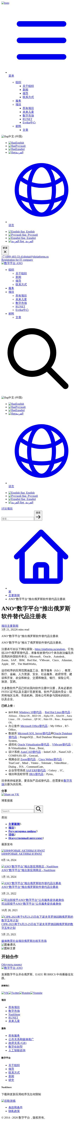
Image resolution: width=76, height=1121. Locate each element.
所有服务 (14, 1035)
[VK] (4, 992)
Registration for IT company (17, 259)
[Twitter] (13, 992)
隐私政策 (14, 1111)
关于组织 (28, 85)
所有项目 (28, 108)
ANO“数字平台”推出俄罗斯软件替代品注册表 (29, 886)
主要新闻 (14, 595)
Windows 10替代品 (30, 712)
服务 (18, 100)
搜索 (38, 512)
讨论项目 (7, 508)
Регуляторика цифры (22, 831)
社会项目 (18, 940)
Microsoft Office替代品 (34, 725)
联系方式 (28, 97)
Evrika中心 (29, 122)
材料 (18, 126)
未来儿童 (28, 111)
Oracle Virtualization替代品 (33, 744)
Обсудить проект (11, 964)
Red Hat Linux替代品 (57, 712)
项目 (18, 104)
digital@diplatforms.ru (36, 256)
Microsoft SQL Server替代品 (34, 733)
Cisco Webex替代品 (50, 759)
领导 (25, 93)
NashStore (14, 1014)
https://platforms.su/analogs (50, 649)
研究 (11, 1080)
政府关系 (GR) (17, 1042)
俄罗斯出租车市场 (35, 940)
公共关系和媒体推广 (21, 1039)
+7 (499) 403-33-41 (12, 256)
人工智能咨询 (16, 1050)
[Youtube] (36, 992)
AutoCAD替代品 (31, 751)
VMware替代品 (61, 744)
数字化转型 (15, 1046)
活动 (11, 834)
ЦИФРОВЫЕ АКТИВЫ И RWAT (21, 853)
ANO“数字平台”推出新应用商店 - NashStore (28, 870)
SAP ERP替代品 (36, 770)
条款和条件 (15, 1107)
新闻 (25, 89)
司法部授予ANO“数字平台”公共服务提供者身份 (31, 903)
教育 (10, 940)
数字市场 (28, 115)
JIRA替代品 (36, 774)
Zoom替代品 (28, 759)
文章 (25, 129)
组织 (18, 82)
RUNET (27, 119)
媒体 (4, 940)
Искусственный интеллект (25, 838)
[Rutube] (24, 992)
